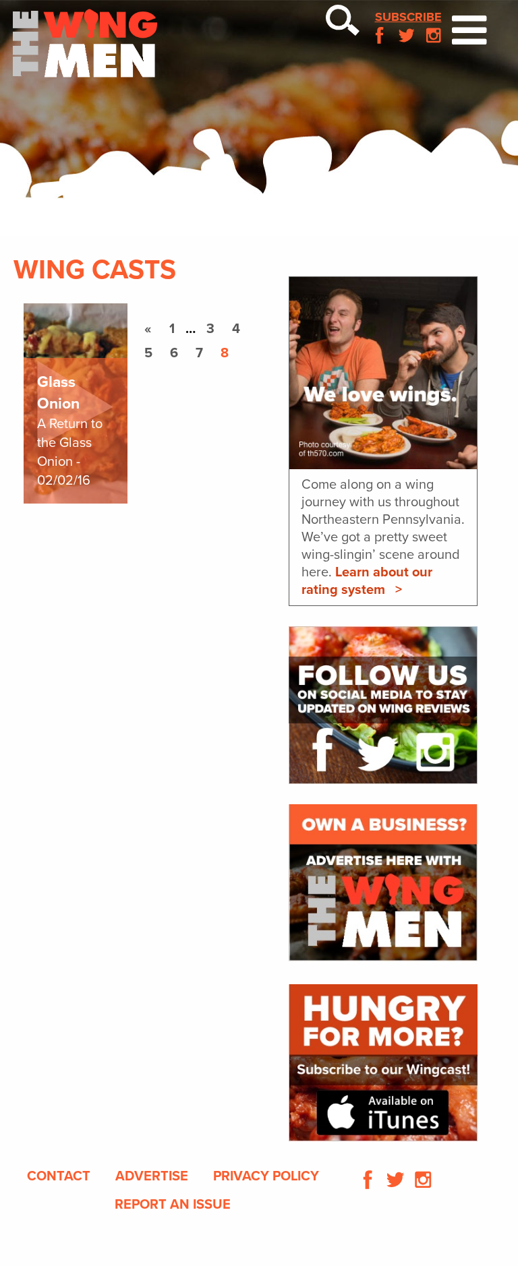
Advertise (151, 1176)
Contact (58, 1176)
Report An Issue (173, 1205)
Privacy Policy (266, 1176)
